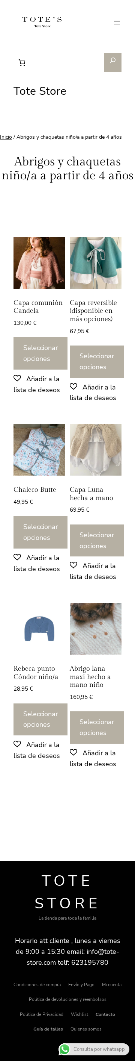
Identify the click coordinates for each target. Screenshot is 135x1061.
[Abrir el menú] (117, 22)
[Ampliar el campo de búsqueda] (113, 62)
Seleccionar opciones (40, 353)
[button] (39, 384)
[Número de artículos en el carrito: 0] (22, 62)
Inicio (6, 137)
